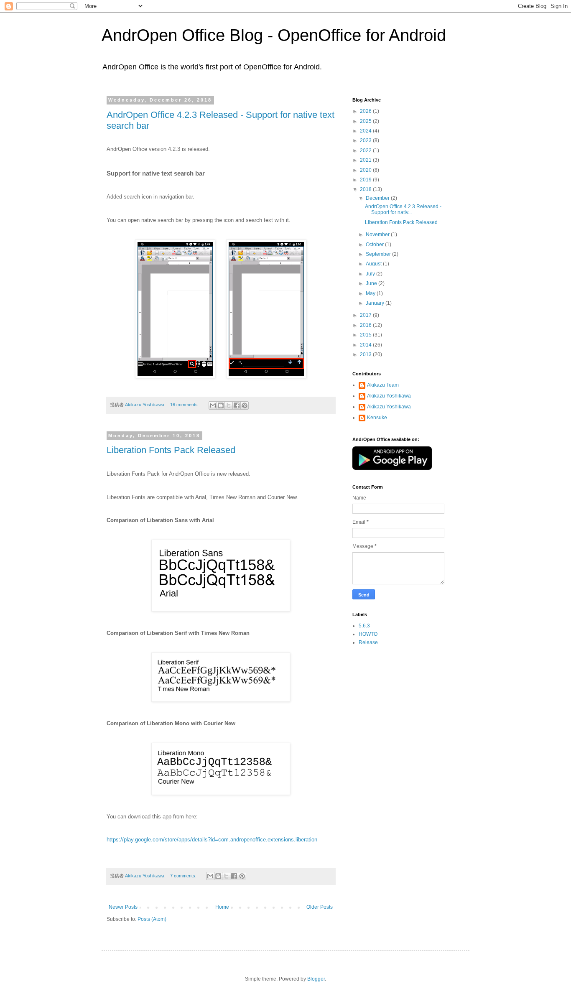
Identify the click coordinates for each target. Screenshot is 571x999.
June (372, 283)
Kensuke (377, 417)
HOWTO (368, 634)
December (378, 198)
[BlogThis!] (221, 405)
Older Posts (319, 907)
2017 (366, 315)
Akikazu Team (383, 385)
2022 (366, 150)
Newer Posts (123, 907)
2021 (366, 160)
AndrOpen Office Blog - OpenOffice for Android (274, 35)
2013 (366, 354)
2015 (366, 335)
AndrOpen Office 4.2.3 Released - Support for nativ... (403, 209)
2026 (366, 111)
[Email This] (213, 405)
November (378, 234)
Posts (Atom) (152, 919)
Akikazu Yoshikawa (389, 396)
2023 (366, 140)
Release (368, 642)
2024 (366, 131)
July (371, 274)
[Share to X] (228, 405)
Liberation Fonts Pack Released (171, 450)
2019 (366, 180)
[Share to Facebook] (236, 405)
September (379, 254)
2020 (366, 170)
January (375, 303)
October (375, 244)
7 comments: (184, 875)
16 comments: (185, 404)
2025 (366, 121)
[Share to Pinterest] (244, 405)
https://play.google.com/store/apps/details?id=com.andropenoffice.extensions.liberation (212, 839)
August (374, 264)
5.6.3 (364, 626)
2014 (366, 345)
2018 (366, 189)
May (371, 293)
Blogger (316, 979)
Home (222, 907)
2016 (366, 325)
